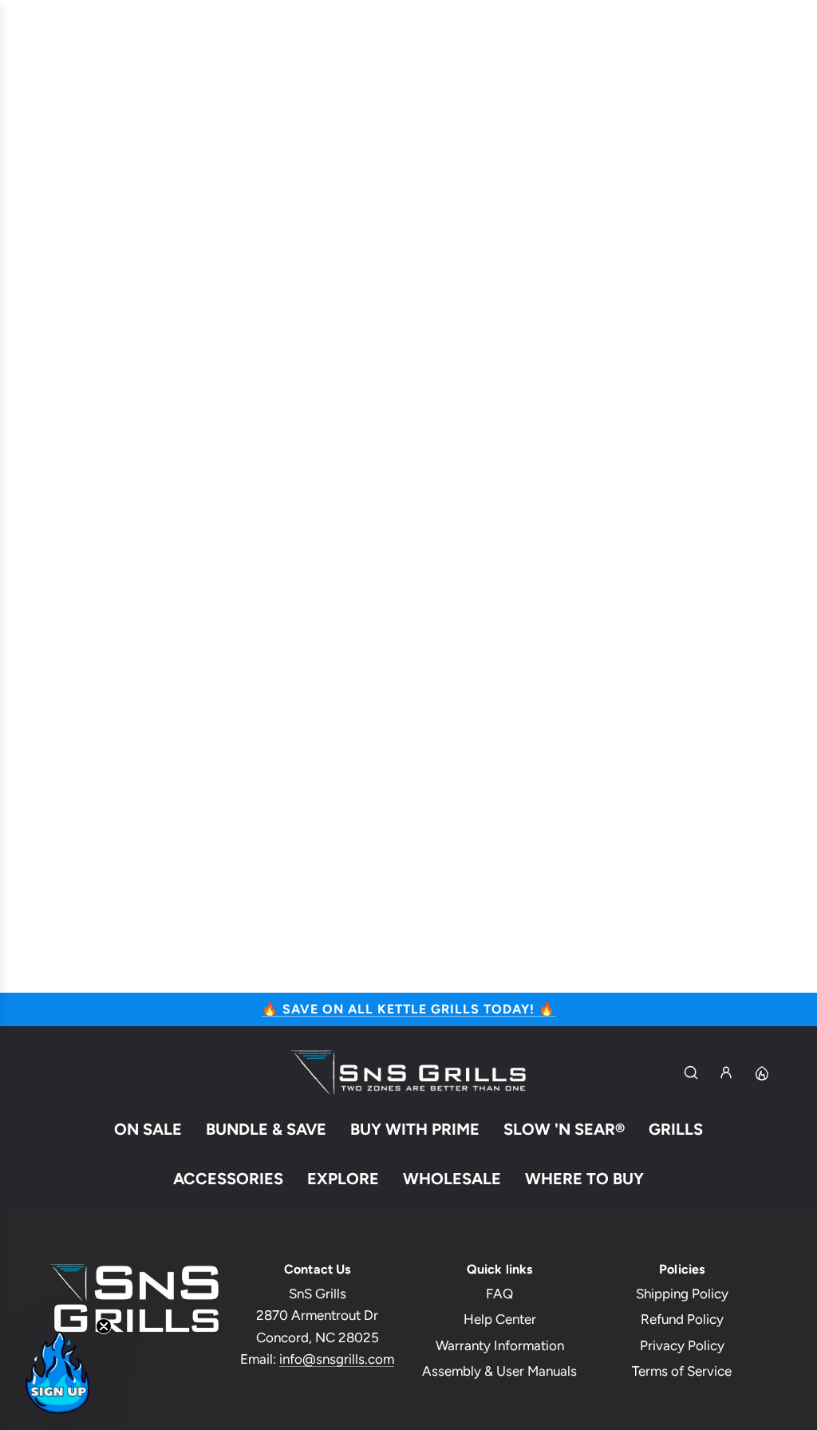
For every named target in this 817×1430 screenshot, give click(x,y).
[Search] (690, 1072)
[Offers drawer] (761, 1072)
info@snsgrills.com (336, 1359)
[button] (57, 1372)
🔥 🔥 (408, 1009)
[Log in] (726, 1072)
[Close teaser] (104, 1326)
